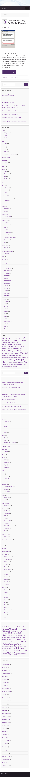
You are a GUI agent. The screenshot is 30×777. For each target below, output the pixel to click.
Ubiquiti (4, 260)
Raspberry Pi (5, 245)
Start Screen (7, 321)
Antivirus (6, 301)
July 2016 (4, 694)
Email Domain (6, 349)
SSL (18, 77)
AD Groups (7, 273)
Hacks (3, 169)
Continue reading (9, 72)
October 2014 (6, 722)
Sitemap (6, 290)
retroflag (11, 360)
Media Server (7, 216)
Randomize (4, 357)
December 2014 (6, 719)
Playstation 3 (5, 214)
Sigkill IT (3, 8)
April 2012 (5, 762)
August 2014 (5, 725)
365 (3, 338)
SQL (5, 176)
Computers (7, 224)
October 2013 (6, 740)
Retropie (19, 359)
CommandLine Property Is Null (11, 344)
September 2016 (6, 691)
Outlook (6, 162)
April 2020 (5, 679)
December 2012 (6, 756)
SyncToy (6, 323)
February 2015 (6, 713)
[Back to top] (26, 773)
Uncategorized (6, 263)
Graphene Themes (12, 775)
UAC (5, 326)
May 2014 (4, 731)
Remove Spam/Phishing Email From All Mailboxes (14, 121)
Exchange (4, 160)
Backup (6, 278)
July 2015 (4, 704)
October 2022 (6, 664)
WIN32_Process (14, 364)
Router (6, 151)
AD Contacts (7, 270)
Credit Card (7, 253)
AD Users (6, 222)
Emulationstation (16, 349)
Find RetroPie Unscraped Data (10, 111)
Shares (5, 318)
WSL (5, 328)
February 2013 (6, 750)
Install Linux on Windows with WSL (11, 99)
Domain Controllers (19, 346)
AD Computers (8, 268)
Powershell (5, 220)
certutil (6, 77)
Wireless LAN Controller (10, 154)
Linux (3, 185)
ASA (5, 149)
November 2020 (6, 670)
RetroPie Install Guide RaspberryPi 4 (11, 117)
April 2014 (5, 734)
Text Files (6, 293)
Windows (6, 178)
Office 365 (5, 196)
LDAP (5, 135)
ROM (4, 361)
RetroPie (6, 247)
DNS (5, 227)
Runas (5, 316)
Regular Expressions (7, 251)
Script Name (10, 362)
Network (6, 285)
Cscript (13, 346)
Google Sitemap (14, 351)
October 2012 (6, 759)
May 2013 (4, 747)
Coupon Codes (6, 157)
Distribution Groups (9, 198)
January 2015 (5, 716)
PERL (3, 206)
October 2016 (6, 688)
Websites (6, 295)
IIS (8, 27)
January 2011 (5, 765)
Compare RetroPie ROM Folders (10, 114)
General (6, 234)
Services (6, 288)
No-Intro (14, 353)
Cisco (3, 147)
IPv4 (19, 351)
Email (5, 229)
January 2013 (5, 753)
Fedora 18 (6, 190)
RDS (5, 242)
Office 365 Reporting (9, 237)
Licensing (6, 200)
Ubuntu (6, 192)
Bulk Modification (13, 342)
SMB (23, 362)
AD (3, 130)
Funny (3, 166)
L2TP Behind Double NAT (8, 102)
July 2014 (4, 728)
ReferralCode (18, 357)
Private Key (13, 77)
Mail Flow (6, 203)
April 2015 (5, 710)
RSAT (5, 138)
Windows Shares (5, 366)
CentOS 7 (6, 187)
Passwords (7, 173)
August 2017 (5, 685)
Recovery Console (10, 357)
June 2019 (5, 682)
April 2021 (5, 667)
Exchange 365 (7, 232)
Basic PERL (7, 208)
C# (3, 141)
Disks (5, 303)
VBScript (4, 266)
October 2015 (6, 701)
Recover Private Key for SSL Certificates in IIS (17, 23)
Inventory (6, 306)
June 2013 (5, 743)
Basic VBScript (7, 280)
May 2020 (4, 676)
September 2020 (6, 673)
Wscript (11, 366)
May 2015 (4, 707)
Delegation (7, 133)
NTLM (18, 353)
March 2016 (5, 698)
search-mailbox (17, 362)
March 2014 (5, 737)
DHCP (5, 143)
